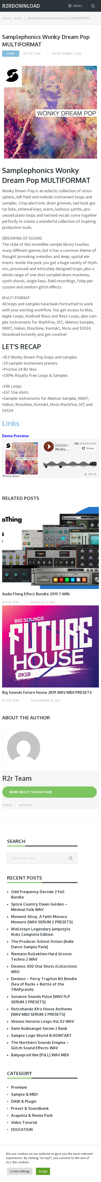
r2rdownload (21, 6)
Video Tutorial (24, 1122)
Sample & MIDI (24, 1094)
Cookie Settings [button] (20, 1171)
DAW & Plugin (23, 1101)
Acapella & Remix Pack (32, 1115)
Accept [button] (43, 1171)
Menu (77, 6)
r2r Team (33, 54)
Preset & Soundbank (30, 1108)
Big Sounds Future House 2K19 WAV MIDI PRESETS (47, 692)
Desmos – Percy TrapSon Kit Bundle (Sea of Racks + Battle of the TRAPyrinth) (44, 984)
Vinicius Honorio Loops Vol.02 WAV (42, 1021)
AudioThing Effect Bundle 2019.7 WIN (36, 594)
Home (11, 54)
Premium (19, 1087)
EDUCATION (22, 1129)
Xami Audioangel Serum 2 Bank (39, 1028)
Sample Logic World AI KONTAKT (41, 1035)
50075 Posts (26, 805)
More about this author (30, 792)
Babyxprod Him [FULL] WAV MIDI (40, 1055)
